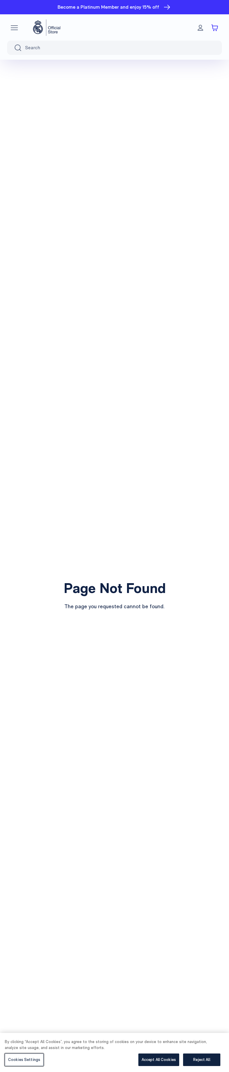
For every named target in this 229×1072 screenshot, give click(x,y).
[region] (114, 1052)
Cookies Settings (24, 1059)
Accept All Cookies (159, 1059)
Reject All (201, 1059)
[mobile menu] (14, 28)
